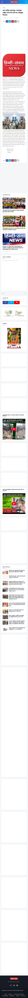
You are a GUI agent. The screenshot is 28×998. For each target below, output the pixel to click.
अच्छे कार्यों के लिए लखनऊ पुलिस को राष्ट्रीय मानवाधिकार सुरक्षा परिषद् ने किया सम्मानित (13, 210)
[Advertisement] (14, 40)
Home (5, 994)
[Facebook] (7, 21)
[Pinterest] (12, 21)
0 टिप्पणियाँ (16, 18)
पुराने (25, 293)
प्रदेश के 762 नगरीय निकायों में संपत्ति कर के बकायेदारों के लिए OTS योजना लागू (16, 610)
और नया (3, 293)
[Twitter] (10, 21)
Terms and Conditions (19, 994)
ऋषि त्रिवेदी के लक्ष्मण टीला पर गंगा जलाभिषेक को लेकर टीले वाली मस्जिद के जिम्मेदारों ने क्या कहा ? (14, 229)
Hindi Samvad (12, 990)
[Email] (15, 21)
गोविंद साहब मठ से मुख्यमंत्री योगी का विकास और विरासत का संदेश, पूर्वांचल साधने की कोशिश (17, 571)
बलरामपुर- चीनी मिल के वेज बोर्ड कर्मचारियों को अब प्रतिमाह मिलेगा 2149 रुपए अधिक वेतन (17, 628)
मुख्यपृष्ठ (4, 7)
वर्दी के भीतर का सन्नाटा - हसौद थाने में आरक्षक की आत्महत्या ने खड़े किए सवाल (17, 576)
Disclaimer (12, 995)
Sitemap (17, 995)
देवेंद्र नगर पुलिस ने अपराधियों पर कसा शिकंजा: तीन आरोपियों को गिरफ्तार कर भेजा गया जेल (16, 616)
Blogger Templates (14, 991)
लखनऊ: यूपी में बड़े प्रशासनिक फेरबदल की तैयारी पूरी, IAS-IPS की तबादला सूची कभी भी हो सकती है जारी (17, 604)
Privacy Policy (5, 995)
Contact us (23, 995)
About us (10, 994)
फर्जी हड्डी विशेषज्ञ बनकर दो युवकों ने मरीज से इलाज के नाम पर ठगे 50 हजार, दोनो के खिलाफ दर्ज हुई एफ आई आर (16, 590)
